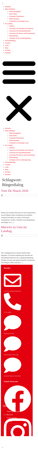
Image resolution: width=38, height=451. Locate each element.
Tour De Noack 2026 (14, 191)
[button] (19, 90)
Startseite (8, 6)
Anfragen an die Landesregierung (20, 38)
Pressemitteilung (10, 40)
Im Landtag (8, 23)
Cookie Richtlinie (12, 418)
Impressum (10, 414)
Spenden (8, 53)
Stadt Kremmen (14, 19)
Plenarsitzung (13, 36)
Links (7, 45)
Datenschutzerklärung (13, 411)
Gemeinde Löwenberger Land (18, 21)
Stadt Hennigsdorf (15, 11)
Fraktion (11, 26)
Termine (7, 43)
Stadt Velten (13, 14)
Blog (6, 48)
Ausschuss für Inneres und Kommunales (22, 33)
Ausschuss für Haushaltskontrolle (20, 31)
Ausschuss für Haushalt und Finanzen (21, 28)
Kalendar (9, 421)
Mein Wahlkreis (10, 9)
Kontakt (7, 50)
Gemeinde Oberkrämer (16, 16)
